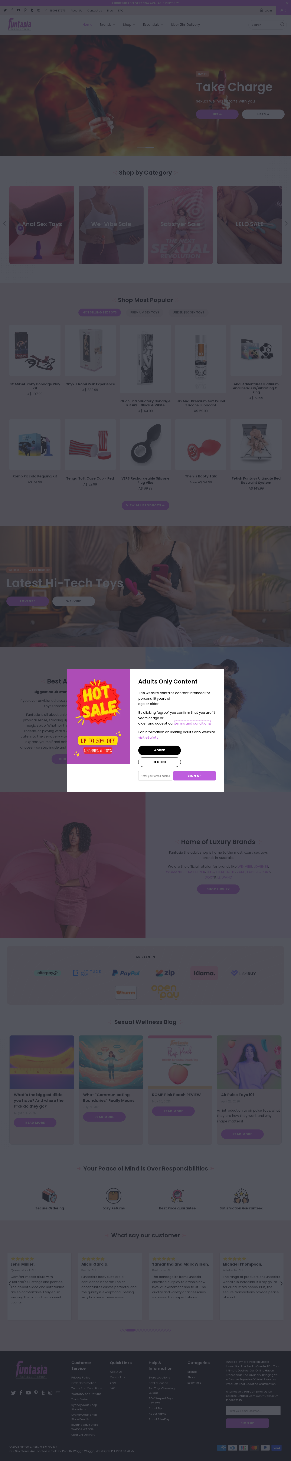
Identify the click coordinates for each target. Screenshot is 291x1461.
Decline (160, 762)
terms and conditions (192, 723)
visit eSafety (148, 737)
